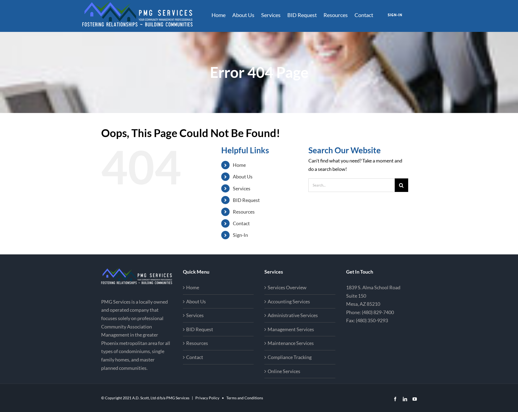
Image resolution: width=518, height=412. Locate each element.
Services (241, 188)
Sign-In (240, 235)
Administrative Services (293, 315)
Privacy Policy (207, 398)
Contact (241, 223)
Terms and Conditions (244, 398)
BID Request (246, 200)
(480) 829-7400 (378, 312)
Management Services (291, 329)
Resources (244, 212)
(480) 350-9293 (372, 320)
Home (239, 165)
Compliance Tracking (290, 357)
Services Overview (287, 287)
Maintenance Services (291, 343)
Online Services (284, 371)
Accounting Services (289, 301)
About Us (243, 177)
